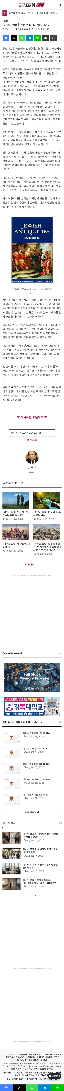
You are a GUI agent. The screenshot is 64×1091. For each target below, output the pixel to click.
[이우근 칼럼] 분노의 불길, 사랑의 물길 (47, 513)
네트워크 (29, 1072)
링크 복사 (32, 440)
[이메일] (45, 38)
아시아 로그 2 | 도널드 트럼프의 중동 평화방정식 (40, 866)
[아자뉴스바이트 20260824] (11, 799)
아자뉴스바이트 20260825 (36, 779)
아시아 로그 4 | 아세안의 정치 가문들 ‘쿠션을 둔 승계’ (40, 835)
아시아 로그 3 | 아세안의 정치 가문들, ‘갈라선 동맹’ (40, 851)
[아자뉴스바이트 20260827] (11, 752)
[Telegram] (29, 38)
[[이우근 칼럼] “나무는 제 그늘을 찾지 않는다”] (16, 500)
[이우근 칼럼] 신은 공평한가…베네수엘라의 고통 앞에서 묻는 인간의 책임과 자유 (47, 546)
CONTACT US (42, 1075)
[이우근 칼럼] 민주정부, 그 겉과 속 (16, 545)
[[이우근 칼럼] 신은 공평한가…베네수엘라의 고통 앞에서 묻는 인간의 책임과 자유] (47, 532)
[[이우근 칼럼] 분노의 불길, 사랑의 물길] (47, 500)
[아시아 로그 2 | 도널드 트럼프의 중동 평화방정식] (11, 868)
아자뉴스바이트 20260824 (36, 794)
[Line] (37, 38)
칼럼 (6, 20)
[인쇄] (53, 38)
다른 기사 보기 (32, 812)
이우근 (5, 28)
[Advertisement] (32, 610)
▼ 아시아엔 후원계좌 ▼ (32, 417)
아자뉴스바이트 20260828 (36, 733)
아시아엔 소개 (9, 1072)
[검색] (60, 6)
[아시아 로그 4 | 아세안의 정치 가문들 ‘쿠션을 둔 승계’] (11, 838)
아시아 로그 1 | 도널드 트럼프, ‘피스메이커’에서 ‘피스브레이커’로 (39, 881)
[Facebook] (6, 38)
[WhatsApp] (22, 38)
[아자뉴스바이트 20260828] (11, 737)
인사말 (20, 1072)
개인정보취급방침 (26, 1075)
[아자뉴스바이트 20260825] (11, 783)
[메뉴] (4, 6)
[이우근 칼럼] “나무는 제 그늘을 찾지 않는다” (15, 513)
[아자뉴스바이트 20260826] (11, 768)
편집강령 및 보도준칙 (43, 1072)
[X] (14, 38)
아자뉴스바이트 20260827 (36, 748)
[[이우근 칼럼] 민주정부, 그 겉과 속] (16, 532)
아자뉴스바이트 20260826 (36, 764)
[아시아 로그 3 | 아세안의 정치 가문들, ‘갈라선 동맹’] (11, 853)
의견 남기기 (32, 564)
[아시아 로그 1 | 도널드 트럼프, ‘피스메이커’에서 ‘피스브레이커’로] (11, 884)
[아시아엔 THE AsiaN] (32, 4)
